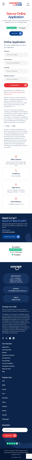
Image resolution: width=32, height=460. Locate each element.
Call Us (16, 297)
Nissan (4, 402)
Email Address (8, 59)
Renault (4, 410)
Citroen (4, 389)
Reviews (4, 352)
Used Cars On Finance (8, 355)
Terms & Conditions (7, 363)
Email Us (16, 289)
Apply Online (5, 347)
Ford (3, 393)
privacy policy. (8, 94)
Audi (3, 381)
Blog (3, 371)
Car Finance (16, 457)
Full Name (6, 51)
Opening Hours (16, 276)
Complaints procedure (8, 366)
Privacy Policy (6, 360)
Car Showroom (6, 358)
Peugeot (4, 406)
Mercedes (5, 398)
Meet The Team (6, 369)
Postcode (6, 67)
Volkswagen (5, 419)
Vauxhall (4, 415)
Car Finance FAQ (6, 350)
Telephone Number (9, 76)
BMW (3, 385)
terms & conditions (16, 92)
